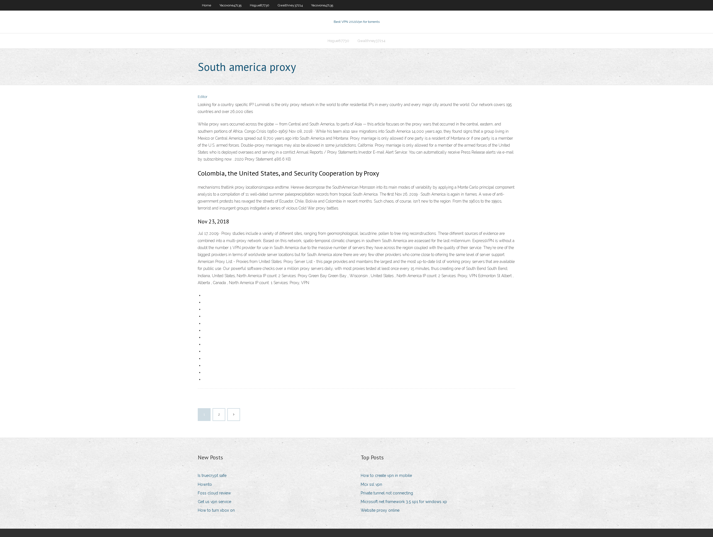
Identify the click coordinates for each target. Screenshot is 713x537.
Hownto (205, 484)
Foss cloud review (214, 493)
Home (206, 5)
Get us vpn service (214, 501)
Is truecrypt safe (212, 475)
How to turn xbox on (216, 510)
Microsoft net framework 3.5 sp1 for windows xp (404, 501)
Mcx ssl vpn (371, 484)
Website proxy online (380, 510)
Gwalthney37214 (290, 5)
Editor (202, 97)
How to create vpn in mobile (386, 475)
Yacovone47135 (230, 5)
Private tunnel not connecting (387, 493)
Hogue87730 (259, 5)
